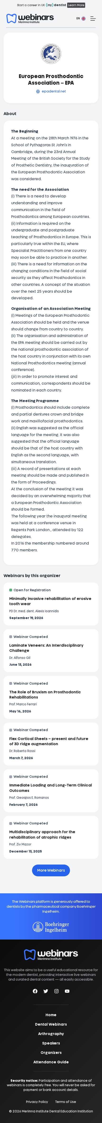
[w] (30, 18)
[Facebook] (35, 992)
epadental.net (54, 91)
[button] (81, 18)
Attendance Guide (51, 1062)
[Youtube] (67, 992)
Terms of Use (65, 1102)
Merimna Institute (35, 1111)
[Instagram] (56, 992)
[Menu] (93, 18)
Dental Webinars (51, 1024)
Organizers (51, 1053)
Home (51, 1015)
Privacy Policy (37, 1102)
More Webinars (51, 870)
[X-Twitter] (45, 992)
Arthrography (51, 1034)
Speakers (51, 1043)
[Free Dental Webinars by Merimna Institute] (51, 952)
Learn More (76, 5)
